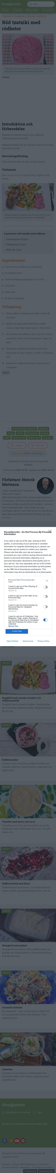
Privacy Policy (43, 641)
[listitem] (28, 581)
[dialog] (28, 586)
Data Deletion (12, 641)
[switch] (45, 587)
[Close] (50, 532)
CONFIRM (17, 631)
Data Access (28, 641)
